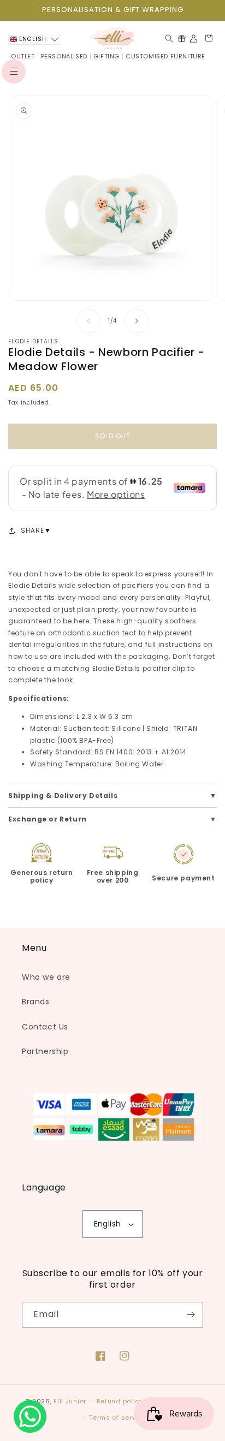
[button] (14, 71)
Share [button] (32, 530)
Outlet (23, 56)
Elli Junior (70, 1400)
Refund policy (120, 1401)
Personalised (64, 56)
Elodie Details (33, 341)
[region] (112, 10)
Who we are (46, 977)
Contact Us (45, 1026)
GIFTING (106, 56)
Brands (36, 1001)
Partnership (45, 1051)
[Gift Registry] (181, 38)
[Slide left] (88, 321)
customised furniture (165, 56)
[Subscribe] (191, 1314)
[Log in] (194, 38)
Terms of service (117, 1417)
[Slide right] (137, 321)
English (107, 1223)
